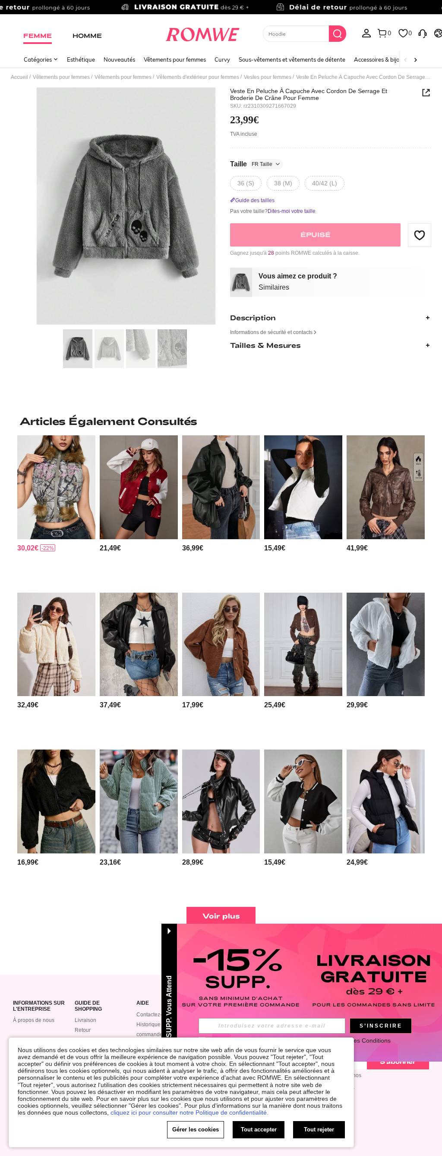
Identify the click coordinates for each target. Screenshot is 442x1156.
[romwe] (202, 33)
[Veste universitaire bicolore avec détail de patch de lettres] (139, 487)
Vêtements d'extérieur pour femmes (197, 77)
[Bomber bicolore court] (303, 801)
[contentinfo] (27, 548)
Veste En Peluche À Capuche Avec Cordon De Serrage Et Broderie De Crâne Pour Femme (308, 94)
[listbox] (366, 33)
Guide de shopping (88, 1006)
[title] (221, 421)
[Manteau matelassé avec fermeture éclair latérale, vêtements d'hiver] (386, 644)
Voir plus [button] (221, 916)
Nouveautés (119, 59)
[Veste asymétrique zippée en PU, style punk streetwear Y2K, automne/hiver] (221, 801)
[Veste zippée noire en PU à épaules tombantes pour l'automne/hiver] (139, 644)
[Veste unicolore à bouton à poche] (221, 644)
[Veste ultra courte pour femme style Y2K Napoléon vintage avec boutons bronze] (303, 644)
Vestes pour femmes (267, 77)
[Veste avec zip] (56, 644)
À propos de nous (33, 1020)
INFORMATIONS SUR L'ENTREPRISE (39, 1006)
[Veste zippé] (56, 801)
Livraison (85, 1020)
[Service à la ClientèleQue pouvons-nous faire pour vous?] (422, 32)
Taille (251, 164)
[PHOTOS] (126, 206)
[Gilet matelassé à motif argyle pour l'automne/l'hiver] (303, 487)
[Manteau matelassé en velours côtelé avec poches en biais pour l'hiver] (139, 801)
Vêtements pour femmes (175, 59)
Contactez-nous (155, 1015)
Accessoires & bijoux (380, 59)
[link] (221, 10)
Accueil (19, 77)
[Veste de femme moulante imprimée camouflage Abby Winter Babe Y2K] (56, 487)
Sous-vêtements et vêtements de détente (292, 59)
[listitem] (56, 510)
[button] (419, 235)
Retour (83, 1030)
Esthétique (81, 59)
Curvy (222, 59)
